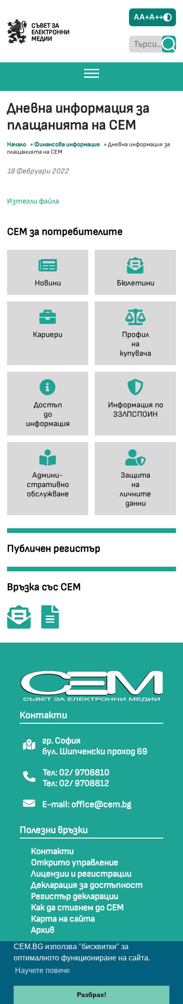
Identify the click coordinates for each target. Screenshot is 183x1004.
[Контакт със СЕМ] (23, 623)
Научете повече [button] (42, 970)
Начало (16, 144)
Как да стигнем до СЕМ (77, 907)
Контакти (52, 851)
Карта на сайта (63, 919)
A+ (144, 17)
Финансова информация (67, 144)
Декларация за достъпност (87, 885)
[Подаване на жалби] (55, 623)
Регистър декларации (74, 896)
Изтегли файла (33, 201)
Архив (42, 930)
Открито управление (74, 862)
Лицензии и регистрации (81, 874)
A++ (156, 17)
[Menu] (91, 73)
